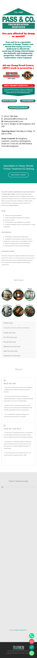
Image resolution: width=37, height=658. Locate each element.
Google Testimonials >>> (21, 630)
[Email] (31, 641)
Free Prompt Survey (18, 175)
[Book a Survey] (31, 647)
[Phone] (31, 635)
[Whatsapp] (31, 653)
